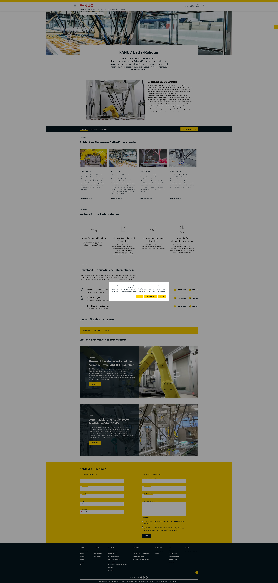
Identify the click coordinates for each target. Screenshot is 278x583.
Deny (139, 296)
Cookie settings (150, 296)
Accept (162, 296)
